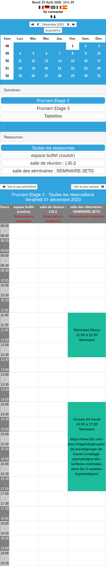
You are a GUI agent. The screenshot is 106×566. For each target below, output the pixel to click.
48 (7, 46)
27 (46, 76)
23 (86, 68)
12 (33, 61)
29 (72, 76)
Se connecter (53, 12)
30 (86, 76)
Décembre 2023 (53, 24)
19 (33, 68)
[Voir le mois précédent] (38, 24)
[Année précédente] (32, 24)
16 (86, 61)
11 (20, 61)
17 (99, 61)
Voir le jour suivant (87, 187)
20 (46, 68)
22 (72, 68)
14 (59, 61)
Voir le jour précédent (20, 187)
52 (7, 76)
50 (7, 61)
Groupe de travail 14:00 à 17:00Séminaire (87, 446)
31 (99, 76)
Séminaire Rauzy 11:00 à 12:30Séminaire (86, 335)
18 (20, 68)
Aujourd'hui (53, 30)
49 (7, 53)
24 (99, 68)
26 (33, 76)
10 (99, 53)
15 (72, 61)
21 (59, 68)
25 (20, 76)
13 (46, 61)
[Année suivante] (74, 24)
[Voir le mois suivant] (68, 24)
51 (7, 68)
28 (59, 76)
